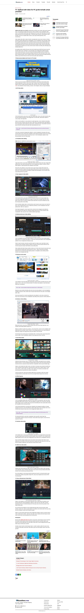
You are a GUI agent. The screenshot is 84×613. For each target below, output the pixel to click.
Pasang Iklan (46, 603)
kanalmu (16, 13)
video (16, 85)
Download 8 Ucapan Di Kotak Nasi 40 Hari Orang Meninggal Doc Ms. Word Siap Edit (62, 31)
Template (43, 2)
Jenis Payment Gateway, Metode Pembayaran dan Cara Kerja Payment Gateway (31, 567)
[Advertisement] (61, 12)
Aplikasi (29, 2)
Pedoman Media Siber (48, 605)
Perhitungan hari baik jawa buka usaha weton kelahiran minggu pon (62, 24)
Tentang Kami (46, 600)
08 (16, 607)
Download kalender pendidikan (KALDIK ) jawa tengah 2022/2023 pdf (62, 27)
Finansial (38, 2)
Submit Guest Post (60, 2)
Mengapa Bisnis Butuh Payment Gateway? (24, 565)
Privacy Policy (46, 608)
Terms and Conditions (48, 607)
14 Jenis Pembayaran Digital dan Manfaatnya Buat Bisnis (26, 563)
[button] (66, 2)
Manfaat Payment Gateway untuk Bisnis (23, 569)
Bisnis (33, 2)
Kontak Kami (46, 601)
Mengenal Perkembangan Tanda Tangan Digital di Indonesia (27, 561)
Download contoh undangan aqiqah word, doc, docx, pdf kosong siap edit (61, 34)
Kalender (53, 2)
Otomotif (48, 2)
